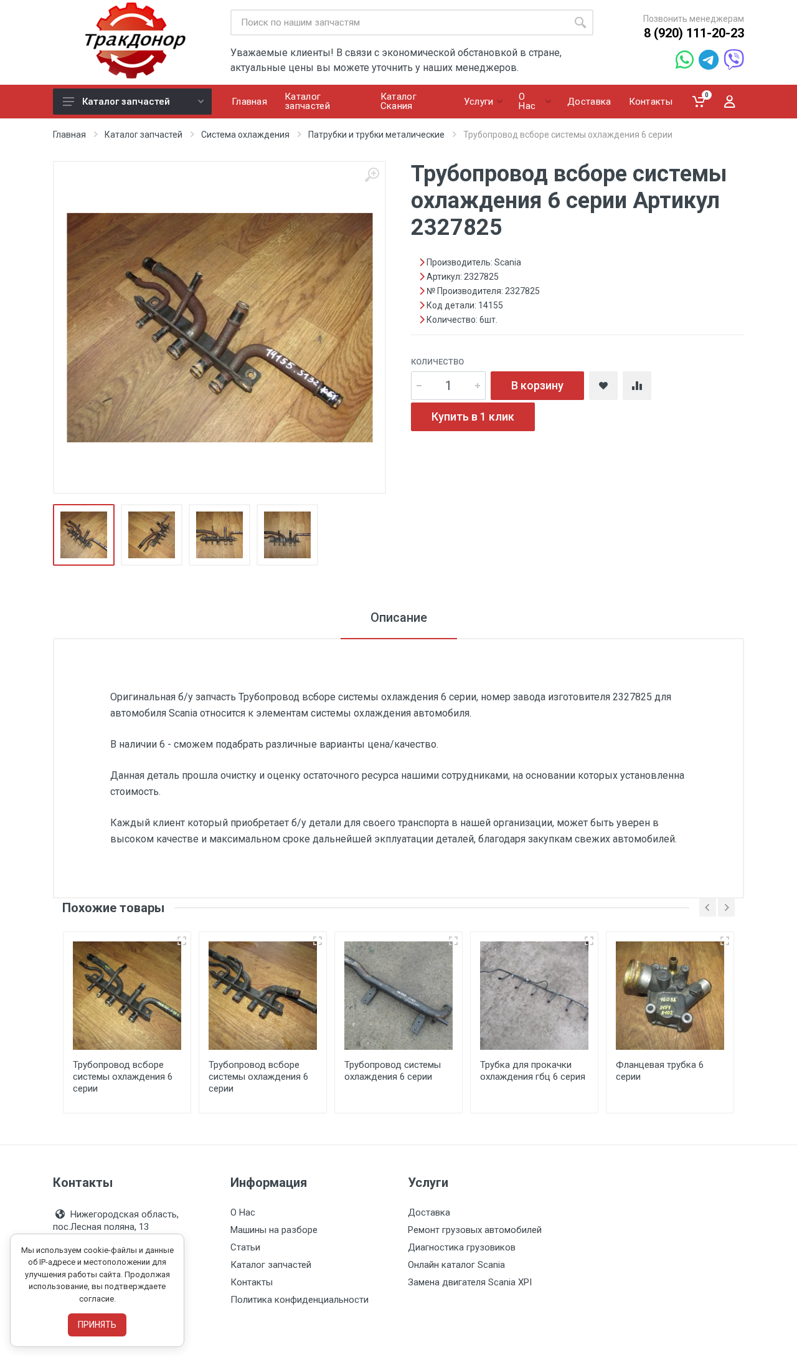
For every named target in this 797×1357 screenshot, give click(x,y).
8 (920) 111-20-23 (694, 33)
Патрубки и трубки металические (376, 135)
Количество (437, 361)
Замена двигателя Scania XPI (470, 1282)
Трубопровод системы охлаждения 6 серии (392, 1070)
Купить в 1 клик (473, 416)
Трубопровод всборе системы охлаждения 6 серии (122, 1076)
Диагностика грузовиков (462, 1247)
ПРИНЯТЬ (97, 1325)
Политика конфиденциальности (299, 1299)
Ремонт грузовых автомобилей (475, 1230)
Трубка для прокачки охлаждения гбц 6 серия (532, 1070)
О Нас (242, 1212)
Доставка (429, 1212)
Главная (69, 135)
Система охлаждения (245, 135)
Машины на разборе (274, 1230)
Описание (398, 617)
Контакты (251, 1282)
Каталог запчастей (126, 101)
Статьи (245, 1247)
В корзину (537, 385)
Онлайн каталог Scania (456, 1264)
